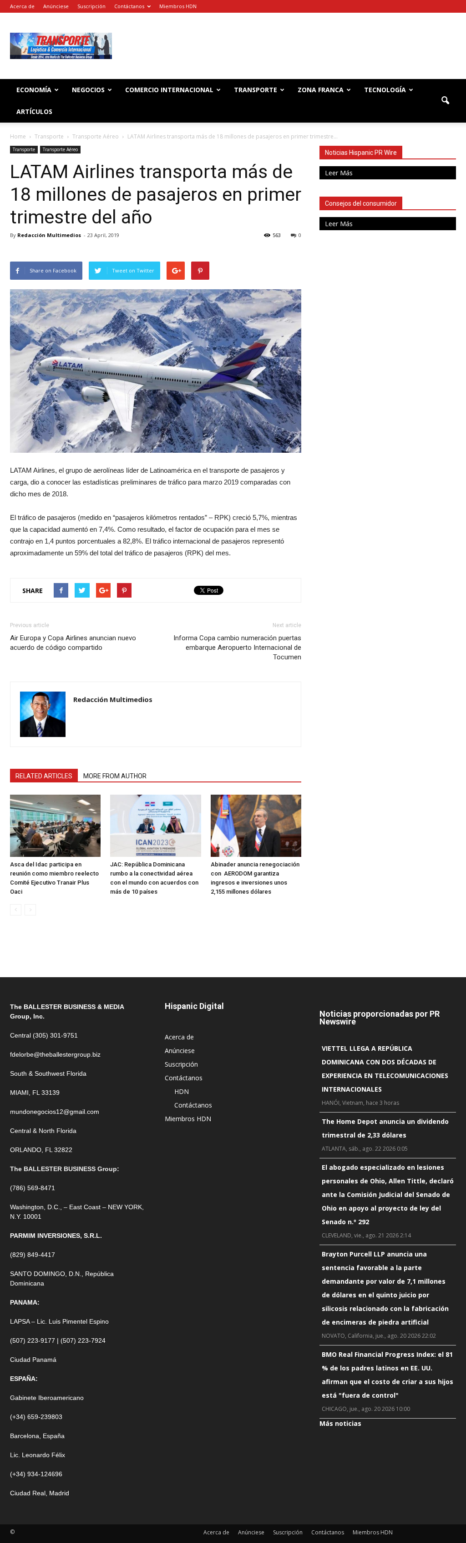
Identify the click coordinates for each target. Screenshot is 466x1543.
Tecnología (385, 89)
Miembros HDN (178, 6)
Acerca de (22, 6)
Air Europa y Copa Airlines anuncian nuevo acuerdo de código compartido (73, 643)
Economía (33, 89)
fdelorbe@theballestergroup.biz (55, 1054)
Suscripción (91, 6)
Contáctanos (129, 6)
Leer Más (339, 172)
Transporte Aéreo (60, 149)
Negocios (88, 89)
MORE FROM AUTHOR (115, 776)
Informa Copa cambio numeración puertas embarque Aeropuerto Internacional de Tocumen (237, 647)
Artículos (34, 111)
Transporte (255, 89)
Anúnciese (56, 6)
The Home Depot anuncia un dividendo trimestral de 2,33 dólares (385, 1128)
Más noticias (340, 1423)
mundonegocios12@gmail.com (54, 1111)
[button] (445, 101)
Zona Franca (321, 89)
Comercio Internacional (169, 89)
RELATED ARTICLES (43, 776)
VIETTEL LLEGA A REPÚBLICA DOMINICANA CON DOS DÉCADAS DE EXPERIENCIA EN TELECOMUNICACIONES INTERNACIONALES (385, 1068)
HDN (181, 1091)
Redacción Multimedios (49, 235)
